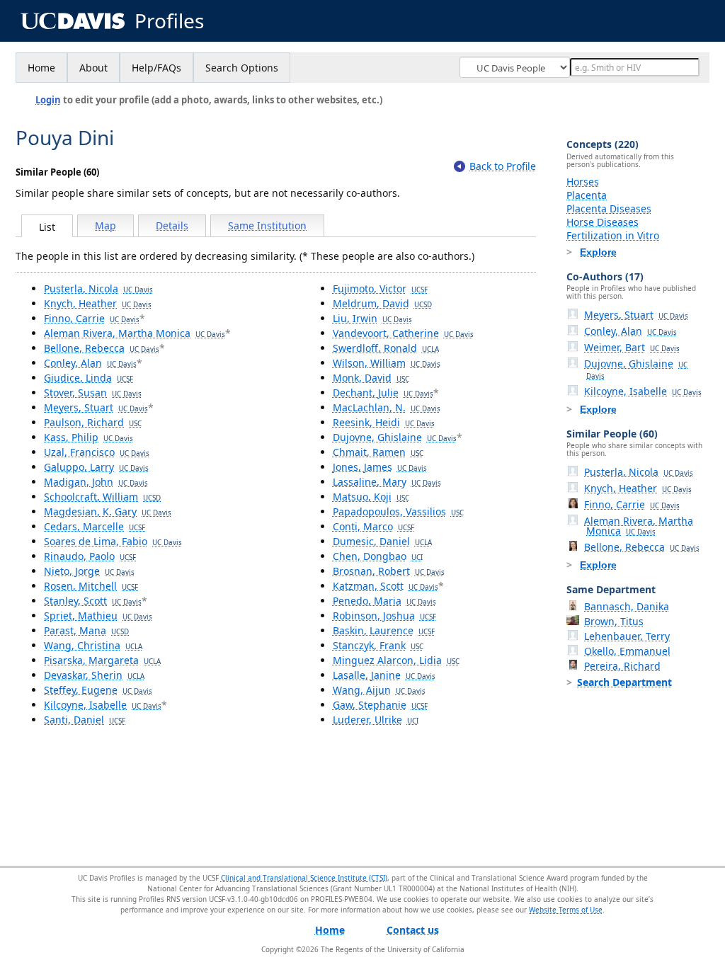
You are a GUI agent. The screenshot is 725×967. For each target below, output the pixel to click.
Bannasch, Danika (626, 606)
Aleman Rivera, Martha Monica (134, 333)
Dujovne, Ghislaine (395, 437)
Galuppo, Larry (96, 467)
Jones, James (380, 467)
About (93, 67)
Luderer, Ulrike (375, 719)
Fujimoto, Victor (380, 288)
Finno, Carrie (91, 318)
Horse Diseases (602, 222)
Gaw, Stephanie (380, 704)
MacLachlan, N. (386, 407)
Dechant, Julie (383, 392)
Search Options (241, 67)
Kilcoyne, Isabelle (102, 704)
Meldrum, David (382, 303)
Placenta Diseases (608, 208)
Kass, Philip (88, 437)
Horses (582, 181)
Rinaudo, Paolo (90, 556)
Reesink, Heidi (384, 422)
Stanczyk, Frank (378, 645)
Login (48, 99)
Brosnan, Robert (389, 571)
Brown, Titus (614, 621)
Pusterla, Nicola (98, 288)
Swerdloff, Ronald (386, 348)
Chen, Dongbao (378, 556)
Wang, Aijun (379, 690)
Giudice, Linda (88, 377)
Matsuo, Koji (371, 496)
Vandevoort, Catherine (403, 333)
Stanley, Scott (93, 600)
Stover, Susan (93, 392)
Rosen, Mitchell (91, 586)
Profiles (169, 21)
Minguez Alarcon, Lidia (396, 660)
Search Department (624, 682)
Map (105, 225)
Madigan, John (96, 481)
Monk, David (371, 377)
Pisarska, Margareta (102, 660)
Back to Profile (502, 166)
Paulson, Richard (93, 422)
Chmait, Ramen (378, 452)
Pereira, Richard (622, 666)
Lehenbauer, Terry (627, 636)
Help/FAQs (156, 67)
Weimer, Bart (632, 347)
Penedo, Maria (384, 600)
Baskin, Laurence (384, 630)
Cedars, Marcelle (94, 526)
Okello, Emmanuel (627, 651)
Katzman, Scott (385, 586)
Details (172, 225)
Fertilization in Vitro (612, 235)
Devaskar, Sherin (94, 675)
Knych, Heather (98, 303)
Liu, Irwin (372, 318)
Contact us (413, 930)
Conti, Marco (373, 526)
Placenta (586, 195)
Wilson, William (386, 363)
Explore (598, 252)
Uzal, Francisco (96, 452)
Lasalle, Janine (384, 675)
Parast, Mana (86, 630)
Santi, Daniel (84, 719)
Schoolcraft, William (102, 496)
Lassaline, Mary (387, 481)
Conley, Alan (90, 363)
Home (41, 67)
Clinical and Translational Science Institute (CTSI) (304, 878)
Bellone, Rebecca (101, 348)
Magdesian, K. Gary (107, 511)
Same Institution (267, 225)
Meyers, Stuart (96, 407)
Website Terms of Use (566, 910)
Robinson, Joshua (384, 615)
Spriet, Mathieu (98, 615)
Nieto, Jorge (89, 571)
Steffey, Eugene (98, 690)
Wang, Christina (93, 645)
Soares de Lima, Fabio (113, 541)
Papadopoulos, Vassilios (398, 511)
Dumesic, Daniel (382, 541)
